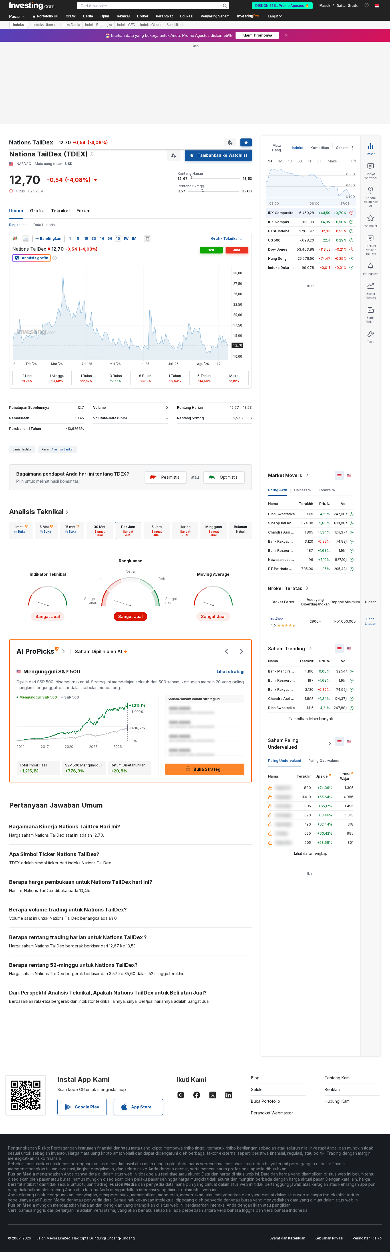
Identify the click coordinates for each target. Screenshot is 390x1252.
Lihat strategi (230, 671)
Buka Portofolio (265, 1101)
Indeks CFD (126, 25)
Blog (255, 1077)
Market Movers (285, 475)
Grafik (37, 211)
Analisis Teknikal (36, 512)
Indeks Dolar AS (281, 267)
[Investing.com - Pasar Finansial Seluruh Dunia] (31, 6)
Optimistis (229, 477)
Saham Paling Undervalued (283, 743)
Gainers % (302, 490)
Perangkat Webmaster (272, 1112)
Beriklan (332, 1089)
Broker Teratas (285, 588)
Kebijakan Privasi (329, 1238)
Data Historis (44, 225)
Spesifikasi (174, 25)
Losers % (327, 490)
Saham (341, 148)
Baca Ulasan (370, 621)
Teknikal (60, 211)
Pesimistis (170, 477)
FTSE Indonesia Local (286, 231)
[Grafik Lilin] (15, 238)
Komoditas (319, 148)
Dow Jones (277, 249)
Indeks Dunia (70, 25)
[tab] (21, 530)
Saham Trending (286, 648)
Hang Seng (277, 258)
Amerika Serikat (62, 449)
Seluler (257, 1089)
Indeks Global (151, 25)
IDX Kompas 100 (282, 222)
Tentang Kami (337, 1077)
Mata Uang (276, 147)
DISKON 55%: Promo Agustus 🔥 (282, 6)
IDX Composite (280, 213)
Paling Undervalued (284, 760)
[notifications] (366, 5)
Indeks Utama (44, 25)
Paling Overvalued (323, 760)
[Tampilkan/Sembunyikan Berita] (147, 238)
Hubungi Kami (337, 1101)
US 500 (274, 240)
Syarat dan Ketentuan (287, 1238)
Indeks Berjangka (98, 25)
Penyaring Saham (215, 16)
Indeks (18, 25)
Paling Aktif (277, 490)
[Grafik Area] (26, 238)
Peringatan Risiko (367, 1238)
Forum (84, 211)
